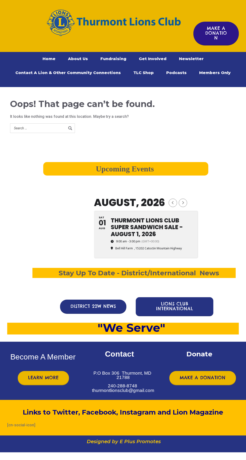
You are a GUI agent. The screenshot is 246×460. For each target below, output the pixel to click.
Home (49, 59)
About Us (78, 59)
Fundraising (113, 59)
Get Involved (152, 59)
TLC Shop (143, 72)
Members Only (215, 72)
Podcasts (176, 72)
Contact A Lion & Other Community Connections (68, 72)
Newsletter (191, 59)
